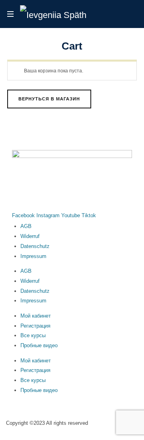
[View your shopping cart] (129, 14)
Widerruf (30, 236)
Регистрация (35, 326)
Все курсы (33, 335)
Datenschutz (35, 246)
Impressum (33, 256)
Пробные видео (39, 345)
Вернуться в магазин (49, 98)
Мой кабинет (35, 316)
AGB (26, 226)
